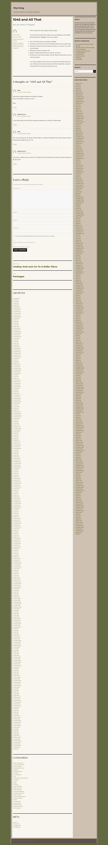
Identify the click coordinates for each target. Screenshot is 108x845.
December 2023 (17, 351)
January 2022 (17, 381)
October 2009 (17, 585)
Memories (16, 784)
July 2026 (16, 300)
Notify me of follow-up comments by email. (24, 242)
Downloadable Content (19, 768)
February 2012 (17, 538)
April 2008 (16, 615)
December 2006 (17, 640)
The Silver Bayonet (80, 52)
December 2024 (17, 331)
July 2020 (16, 405)
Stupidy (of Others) (18, 798)
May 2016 (16, 453)
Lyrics (15, 781)
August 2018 (17, 418)
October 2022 (17, 371)
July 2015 (16, 470)
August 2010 (17, 568)
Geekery (15, 39)
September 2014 (17, 487)
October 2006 (17, 643)
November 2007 (17, 623)
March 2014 (16, 497)
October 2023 (17, 355)
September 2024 (17, 336)
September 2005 (17, 665)
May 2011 (16, 553)
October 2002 (17, 724)
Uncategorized (17, 803)
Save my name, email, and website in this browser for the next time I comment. (35, 236)
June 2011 (16, 552)
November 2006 (17, 642)
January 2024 (17, 350)
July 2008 (16, 610)
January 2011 (17, 560)
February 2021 (17, 395)
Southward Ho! (79, 54)
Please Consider (17, 794)
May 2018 (16, 421)
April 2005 (16, 673)
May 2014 (16, 493)
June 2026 (16, 301)
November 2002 (17, 722)
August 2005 (17, 667)
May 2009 (16, 593)
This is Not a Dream (81, 49)
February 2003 (17, 717)
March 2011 (16, 557)
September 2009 (17, 587)
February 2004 (17, 697)
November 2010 (17, 563)
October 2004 (17, 684)
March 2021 (16, 393)
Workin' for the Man (18, 806)
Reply (15, 107)
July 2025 (16, 320)
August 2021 (17, 388)
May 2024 (16, 343)
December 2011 (17, 542)
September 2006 (17, 645)
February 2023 (17, 365)
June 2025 (16, 321)
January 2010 (17, 580)
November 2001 (17, 742)
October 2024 (17, 335)
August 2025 (17, 318)
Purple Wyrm (16, 34)
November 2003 (17, 702)
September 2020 (17, 401)
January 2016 (17, 460)
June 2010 (16, 572)
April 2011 (16, 555)
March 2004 (16, 695)
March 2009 (16, 597)
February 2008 (17, 618)
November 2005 (17, 662)
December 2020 (17, 398)
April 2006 (16, 653)
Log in (15, 822)
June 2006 (16, 650)
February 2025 (17, 328)
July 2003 (16, 709)
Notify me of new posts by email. (21, 246)
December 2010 (17, 562)
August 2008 (17, 608)
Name (15, 212)
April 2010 (16, 575)
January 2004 (17, 699)
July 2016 (16, 450)
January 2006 (17, 658)
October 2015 (17, 465)
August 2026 (17, 298)
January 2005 (17, 678)
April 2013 (16, 515)
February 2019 (17, 411)
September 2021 (17, 386)
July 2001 (16, 749)
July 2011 (16, 550)
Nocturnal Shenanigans (19, 791)
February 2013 (17, 518)
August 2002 (17, 727)
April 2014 (16, 495)
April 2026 (16, 305)
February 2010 (17, 578)
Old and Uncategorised (19, 793)
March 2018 (16, 425)
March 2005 (16, 675)
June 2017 (16, 435)
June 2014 (16, 492)
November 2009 (17, 583)
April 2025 (16, 325)
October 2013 (17, 505)
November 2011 (17, 543)
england (21, 43)
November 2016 (17, 445)
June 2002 (16, 730)
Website (15, 228)
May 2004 (16, 692)
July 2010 (16, 570)
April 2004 (16, 694)
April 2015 (16, 475)
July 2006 (16, 648)
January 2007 (17, 638)
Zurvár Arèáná (17, 808)
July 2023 (16, 360)
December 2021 (17, 383)
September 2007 (17, 627)
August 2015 (17, 468)
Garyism (78, 46)
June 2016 (16, 451)
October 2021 (17, 385)
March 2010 (16, 577)
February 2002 (17, 737)
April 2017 (16, 438)
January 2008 (17, 620)
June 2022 (16, 376)
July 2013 (16, 510)
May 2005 (16, 672)
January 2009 (17, 600)
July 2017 (16, 433)
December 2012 (17, 522)
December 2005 (17, 660)
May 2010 (16, 573)
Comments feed (17, 825)
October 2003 (17, 704)
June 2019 (16, 408)
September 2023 (17, 356)
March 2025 (16, 326)
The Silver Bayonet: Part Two (83, 51)
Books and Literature (18, 763)
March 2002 (16, 735)
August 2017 (17, 431)
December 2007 (17, 622)
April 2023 (16, 361)
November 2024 (17, 333)
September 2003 (17, 705)
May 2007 (16, 632)
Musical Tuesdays (18, 788)
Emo (17, 43)
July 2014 (16, 490)
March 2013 (16, 517)
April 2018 (16, 423)
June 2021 (16, 390)
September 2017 (17, 430)
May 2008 (16, 613)
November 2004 (17, 682)
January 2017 (17, 443)
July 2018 (16, 420)
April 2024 (16, 345)
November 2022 (17, 370)
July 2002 (16, 729)
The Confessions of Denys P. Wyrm (84, 44)
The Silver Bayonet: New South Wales (85, 47)
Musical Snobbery (18, 786)
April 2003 (16, 714)
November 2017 (17, 428)
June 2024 (16, 341)
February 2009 (17, 598)
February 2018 (17, 426)
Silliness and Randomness (19, 796)
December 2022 (17, 368)
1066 (14, 43)
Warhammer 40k (17, 804)
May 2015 (16, 473)
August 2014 (17, 488)
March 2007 (16, 635)
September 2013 (17, 507)
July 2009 (16, 590)
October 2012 (17, 525)
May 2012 (16, 533)
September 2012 (17, 527)
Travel (15, 799)
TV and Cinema (17, 801)
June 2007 (16, 630)
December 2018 (17, 413)
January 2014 (17, 500)
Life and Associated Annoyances (21, 778)
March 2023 (16, 363)
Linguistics (16, 779)
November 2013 (17, 503)
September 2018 (17, 416)
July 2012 (16, 530)
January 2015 (17, 480)
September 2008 (17, 607)
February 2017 (17, 441)
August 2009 (17, 588)
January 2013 (17, 520)
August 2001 (17, 747)
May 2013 (16, 513)
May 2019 (16, 410)
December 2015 (17, 461)
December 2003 (17, 700)
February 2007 (17, 637)
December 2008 (17, 602)
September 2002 (17, 725)
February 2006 (17, 657)
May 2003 (16, 712)
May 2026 (16, 303)
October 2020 (17, 400)
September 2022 (17, 373)
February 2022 (17, 380)
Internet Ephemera (18, 771)
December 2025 (17, 311)
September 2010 (17, 567)
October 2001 (17, 744)
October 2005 (17, 663)
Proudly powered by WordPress (27, 841)
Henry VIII (20, 44)
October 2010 (17, 565)
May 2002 (16, 732)
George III (15, 44)
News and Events (18, 789)
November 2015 (17, 463)
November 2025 (17, 313)
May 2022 (16, 378)
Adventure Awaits (80, 56)
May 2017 (16, 436)
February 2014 (17, 498)
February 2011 (17, 558)
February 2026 (17, 308)
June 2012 (16, 532)
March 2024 (16, 346)
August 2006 (17, 647)
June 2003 (16, 710)
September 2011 (17, 547)
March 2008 (16, 617)
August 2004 (17, 687)
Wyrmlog (18, 8)
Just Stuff (16, 773)
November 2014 (17, 483)
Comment (16, 188)
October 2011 (17, 545)
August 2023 (17, 358)
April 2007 (16, 633)
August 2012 (17, 528)
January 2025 (17, 330)
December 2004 (17, 680)
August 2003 (17, 707)
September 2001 (17, 745)
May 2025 (16, 323)
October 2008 (17, 605)
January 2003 (17, 719)
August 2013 (17, 508)
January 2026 (17, 310)
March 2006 (16, 655)
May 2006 (16, 652)
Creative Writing (17, 766)
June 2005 (16, 670)
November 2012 (17, 523)
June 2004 (16, 690)
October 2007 (17, 625)
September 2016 (17, 448)
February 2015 (17, 478)
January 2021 (17, 396)
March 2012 (16, 537)
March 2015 (16, 477)
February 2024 (17, 348)
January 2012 (17, 540)
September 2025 (17, 316)
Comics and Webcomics (19, 764)
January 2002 (17, 739)
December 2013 (17, 502)
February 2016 (17, 458)
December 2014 (17, 482)
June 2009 (16, 592)
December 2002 (17, 720)
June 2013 (16, 512)
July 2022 (16, 375)
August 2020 (17, 403)
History (15, 46)
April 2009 (16, 595)
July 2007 (16, 628)
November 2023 (17, 353)
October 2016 (17, 446)
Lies (15, 776)
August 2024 (17, 338)
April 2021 (16, 391)
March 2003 (16, 715)
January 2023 (17, 366)
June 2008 (16, 612)
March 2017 (16, 440)
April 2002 (16, 734)
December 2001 (17, 740)
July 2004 (16, 689)
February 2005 (17, 677)
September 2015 (17, 466)
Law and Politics (17, 774)
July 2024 (16, 340)
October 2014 (17, 485)
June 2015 (16, 472)
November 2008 (17, 603)
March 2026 (16, 306)
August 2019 (17, 406)
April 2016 (16, 455)
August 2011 (17, 548)
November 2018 (17, 415)
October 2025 (17, 315)
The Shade (78, 57)
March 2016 (16, 456)
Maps (15, 783)
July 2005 (16, 668)
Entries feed (16, 823)
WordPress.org (17, 827)
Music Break (79, 59)
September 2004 (17, 685)
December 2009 (17, 582)
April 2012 (16, 535)
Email (15, 220)
